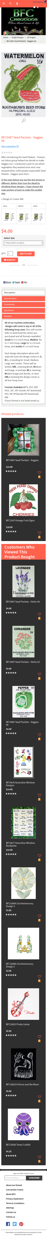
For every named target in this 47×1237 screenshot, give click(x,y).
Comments (9, 304)
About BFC (11, 1194)
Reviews (8, 316)
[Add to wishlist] (39, 472)
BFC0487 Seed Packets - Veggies (22, 460)
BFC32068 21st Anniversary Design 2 (19, 965)
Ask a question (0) (10, 146)
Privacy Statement (15, 1198)
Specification (10, 298)
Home (5, 37)
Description (9, 292)
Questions (9, 310)
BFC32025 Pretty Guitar (18, 1024)
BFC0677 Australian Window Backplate (20, 844)
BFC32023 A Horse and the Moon (22, 1084)
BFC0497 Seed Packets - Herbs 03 (23, 662)
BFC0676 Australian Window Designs (20, 784)
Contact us (11, 1212)
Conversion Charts (14, 1189)
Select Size (9, 238)
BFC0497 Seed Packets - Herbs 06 (23, 602)
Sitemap (10, 1207)
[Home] (23, 17)
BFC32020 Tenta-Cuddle (18, 1145)
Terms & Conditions (15, 1203)
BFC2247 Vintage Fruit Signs (20, 520)
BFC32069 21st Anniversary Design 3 (19, 905)
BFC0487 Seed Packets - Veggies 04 (22, 723)
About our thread (14, 1185)
